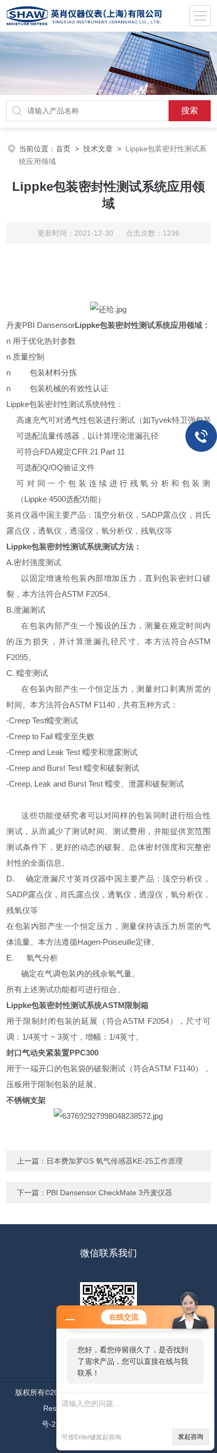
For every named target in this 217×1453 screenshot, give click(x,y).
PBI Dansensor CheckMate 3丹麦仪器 (109, 1192)
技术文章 (98, 148)
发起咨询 (190, 1436)
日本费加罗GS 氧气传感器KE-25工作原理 (114, 1161)
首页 (63, 148)
